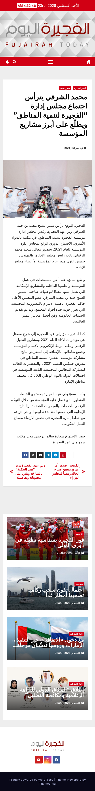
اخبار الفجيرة (80, 88)
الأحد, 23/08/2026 (68, 553)
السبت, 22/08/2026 (67, 603)
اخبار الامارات (76, 633)
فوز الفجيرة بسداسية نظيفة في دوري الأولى (49, 542)
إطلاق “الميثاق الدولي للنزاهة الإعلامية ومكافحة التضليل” (52, 692)
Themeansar (48, 783)
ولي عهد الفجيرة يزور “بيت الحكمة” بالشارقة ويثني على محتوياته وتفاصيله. (30, 471)
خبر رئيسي (65, 88)
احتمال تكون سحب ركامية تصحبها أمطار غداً (55, 592)
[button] (14, 62)
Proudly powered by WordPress (32, 779)
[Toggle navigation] (51, 62)
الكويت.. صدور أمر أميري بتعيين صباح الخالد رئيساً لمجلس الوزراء (66, 471)
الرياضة (79, 534)
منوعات (79, 584)
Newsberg (74, 779)
